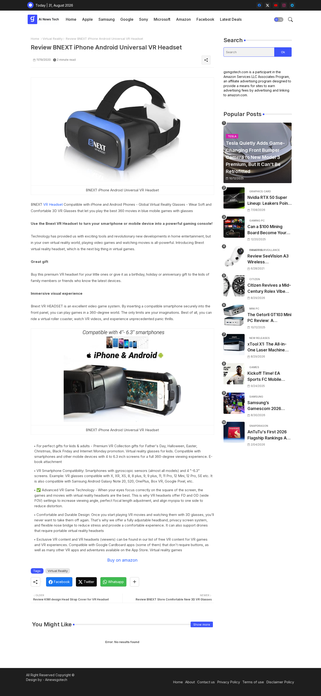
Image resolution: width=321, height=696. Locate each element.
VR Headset (53, 204)
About (190, 682)
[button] (278, 19)
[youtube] (276, 5)
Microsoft (162, 19)
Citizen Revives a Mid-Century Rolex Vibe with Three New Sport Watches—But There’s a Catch (269, 288)
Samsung (106, 19)
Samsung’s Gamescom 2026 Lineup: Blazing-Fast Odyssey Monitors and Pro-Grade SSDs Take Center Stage (267, 406)
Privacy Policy (228, 682)
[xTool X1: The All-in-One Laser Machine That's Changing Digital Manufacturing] (234, 344)
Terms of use (253, 682)
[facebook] (259, 5)
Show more (201, 624)
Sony (143, 19)
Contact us (206, 682)
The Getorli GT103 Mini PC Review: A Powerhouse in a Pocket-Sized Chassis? (269, 318)
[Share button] (134, 582)
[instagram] (284, 5)
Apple (87, 19)
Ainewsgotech (56, 680)
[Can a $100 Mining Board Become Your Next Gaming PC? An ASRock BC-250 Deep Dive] (234, 227)
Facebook (205, 19)
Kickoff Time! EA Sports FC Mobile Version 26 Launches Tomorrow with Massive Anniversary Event (268, 376)
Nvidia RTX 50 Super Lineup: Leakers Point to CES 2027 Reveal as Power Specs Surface (269, 201)
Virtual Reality (53, 38)
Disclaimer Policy (280, 682)
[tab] (71, 19)
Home (71, 19)
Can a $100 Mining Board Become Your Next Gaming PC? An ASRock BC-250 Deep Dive (268, 230)
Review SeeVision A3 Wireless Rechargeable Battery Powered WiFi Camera (269, 259)
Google (126, 19)
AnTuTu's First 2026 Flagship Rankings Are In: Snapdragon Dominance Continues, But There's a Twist (269, 435)
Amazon (183, 19)
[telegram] (292, 5)
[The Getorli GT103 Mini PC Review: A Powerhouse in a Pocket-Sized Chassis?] (234, 315)
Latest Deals (231, 19)
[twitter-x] (267, 5)
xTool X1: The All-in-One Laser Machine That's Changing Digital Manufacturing (268, 347)
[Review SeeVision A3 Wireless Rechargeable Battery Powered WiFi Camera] (234, 256)
